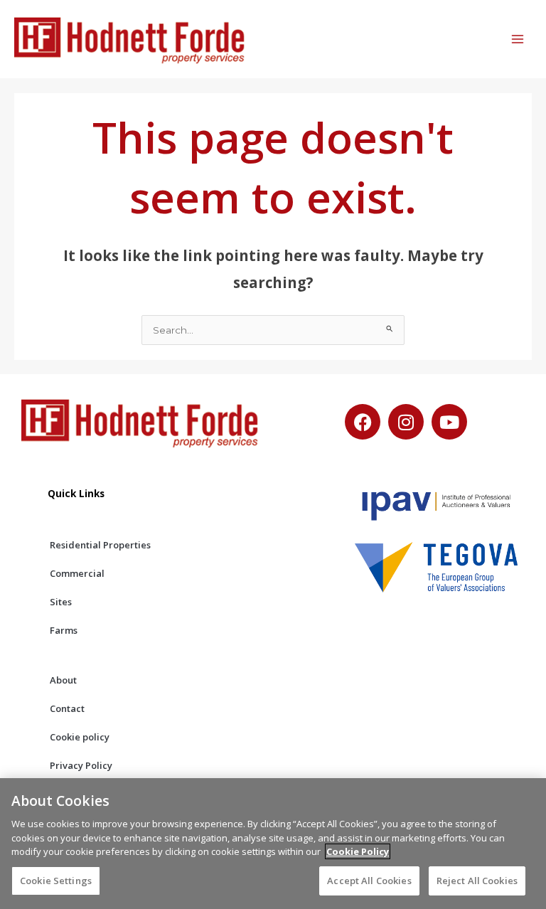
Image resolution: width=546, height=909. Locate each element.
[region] (273, 843)
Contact (67, 708)
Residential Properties (100, 544)
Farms (63, 630)
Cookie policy (79, 736)
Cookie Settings (56, 880)
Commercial (77, 573)
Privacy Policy (81, 765)
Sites (61, 601)
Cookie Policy (357, 851)
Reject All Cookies (477, 880)
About (63, 680)
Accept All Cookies (369, 880)
